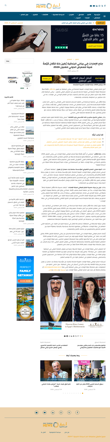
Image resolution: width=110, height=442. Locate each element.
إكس (50, 270)
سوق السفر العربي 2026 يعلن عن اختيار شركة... (89, 385)
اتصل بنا (43, 432)
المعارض (97, 17)
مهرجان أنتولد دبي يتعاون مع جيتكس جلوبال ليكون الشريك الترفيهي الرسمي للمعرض (74, 142)
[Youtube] (94, 6)
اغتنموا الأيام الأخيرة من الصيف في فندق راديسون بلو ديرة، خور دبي (16, 202)
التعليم (35, 14)
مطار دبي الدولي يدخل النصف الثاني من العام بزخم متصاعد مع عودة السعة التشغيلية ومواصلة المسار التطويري (22, 132)
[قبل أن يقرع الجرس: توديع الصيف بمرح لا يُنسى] (30, 243)
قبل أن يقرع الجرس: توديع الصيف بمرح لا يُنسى (16, 241)
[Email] (91, 6)
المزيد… (78, 17)
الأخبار (89, 14)
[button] (93, 23)
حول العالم (24, 14)
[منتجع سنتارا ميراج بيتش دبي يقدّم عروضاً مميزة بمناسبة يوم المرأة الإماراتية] (30, 216)
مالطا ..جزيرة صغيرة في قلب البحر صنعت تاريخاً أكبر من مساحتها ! (16, 103)
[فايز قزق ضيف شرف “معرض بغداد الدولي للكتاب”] (56, 370)
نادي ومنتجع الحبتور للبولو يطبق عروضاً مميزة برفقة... (74, 23)
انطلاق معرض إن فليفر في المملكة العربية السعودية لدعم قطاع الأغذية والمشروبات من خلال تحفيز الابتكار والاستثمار (72, 146)
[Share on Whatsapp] (69, 336)
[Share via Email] (65, 336)
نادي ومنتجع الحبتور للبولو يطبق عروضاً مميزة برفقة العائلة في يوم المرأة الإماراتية (16, 150)
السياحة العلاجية (58, 14)
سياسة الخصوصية (55, 432)
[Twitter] (102, 6)
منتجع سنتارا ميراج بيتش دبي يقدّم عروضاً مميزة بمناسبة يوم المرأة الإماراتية (16, 216)
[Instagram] (99, 6)
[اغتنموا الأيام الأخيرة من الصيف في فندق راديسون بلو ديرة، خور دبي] (30, 203)
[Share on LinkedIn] (71, 336)
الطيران (71, 14)
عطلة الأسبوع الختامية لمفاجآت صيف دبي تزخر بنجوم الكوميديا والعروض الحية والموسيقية (16, 166)
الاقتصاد (45, 14)
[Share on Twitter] (76, 336)
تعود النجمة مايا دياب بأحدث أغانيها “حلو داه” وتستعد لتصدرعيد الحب (79, 139)
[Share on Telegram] (67, 336)
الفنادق (81, 14)
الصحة (87, 17)
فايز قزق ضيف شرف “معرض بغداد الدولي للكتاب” (56, 385)
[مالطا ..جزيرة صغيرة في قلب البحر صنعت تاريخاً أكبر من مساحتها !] (30, 104)
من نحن (66, 432)
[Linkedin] (97, 6)
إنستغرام (56, 270)
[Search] (6, 6)
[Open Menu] (104, 16)
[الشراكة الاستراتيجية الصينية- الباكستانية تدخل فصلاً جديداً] (30, 117)
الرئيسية (97, 14)
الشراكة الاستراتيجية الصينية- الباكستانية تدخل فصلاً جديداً (16, 116)
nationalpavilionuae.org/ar (52, 267)
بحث (7, 61)
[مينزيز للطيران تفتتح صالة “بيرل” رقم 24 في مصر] (30, 232)
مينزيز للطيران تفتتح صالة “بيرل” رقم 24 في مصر (16, 230)
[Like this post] (80, 336)
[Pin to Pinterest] (73, 336)
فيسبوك (63, 270)
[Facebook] (104, 6)
